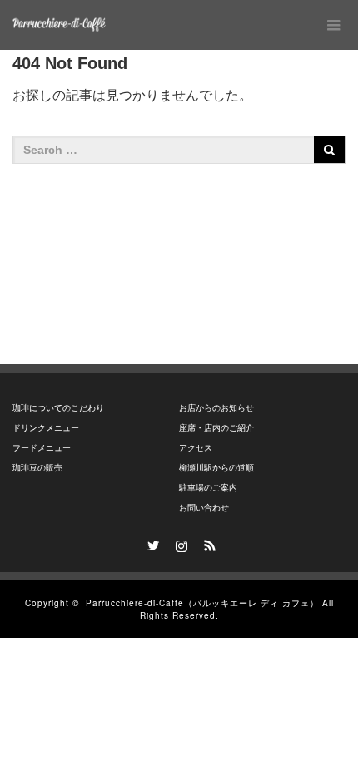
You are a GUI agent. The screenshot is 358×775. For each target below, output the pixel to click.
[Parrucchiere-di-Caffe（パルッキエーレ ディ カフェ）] (59, 25)
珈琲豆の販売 (37, 467)
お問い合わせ (204, 507)
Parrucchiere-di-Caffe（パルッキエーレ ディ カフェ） (202, 603)
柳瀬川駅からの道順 (216, 467)
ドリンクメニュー (45, 427)
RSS (207, 543)
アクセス (195, 447)
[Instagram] (179, 543)
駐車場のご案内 (208, 487)
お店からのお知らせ (216, 407)
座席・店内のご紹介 (216, 427)
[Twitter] (150, 543)
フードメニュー (41, 447)
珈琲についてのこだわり (58, 407)
